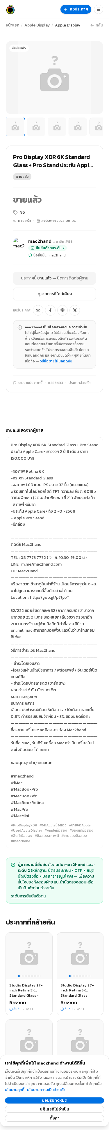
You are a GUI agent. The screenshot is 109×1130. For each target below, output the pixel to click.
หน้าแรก (12, 25)
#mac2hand (20, 841)
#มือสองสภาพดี (47, 835)
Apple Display (37, 25)
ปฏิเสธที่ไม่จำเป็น (54, 1109)
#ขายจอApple (80, 825)
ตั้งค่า (55, 1118)
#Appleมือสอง (55, 830)
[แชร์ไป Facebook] (50, 310)
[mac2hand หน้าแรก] (10, 9)
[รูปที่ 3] (57, 127)
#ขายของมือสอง (74, 835)
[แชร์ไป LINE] (62, 310)
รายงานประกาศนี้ (30, 382)
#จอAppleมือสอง (53, 825)
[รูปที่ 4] (78, 127)
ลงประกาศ (79, 9)
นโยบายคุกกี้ (14, 1089)
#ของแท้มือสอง (81, 830)
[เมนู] (98, 9)
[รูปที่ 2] (36, 127)
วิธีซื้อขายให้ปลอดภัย (56, 361)
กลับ (99, 25)
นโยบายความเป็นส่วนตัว (46, 1089)
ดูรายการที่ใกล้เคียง (54, 294)
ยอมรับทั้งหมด (54, 1100)
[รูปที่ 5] (99, 127)
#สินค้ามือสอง (21, 835)
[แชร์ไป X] (74, 310)
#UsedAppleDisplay (26, 830)
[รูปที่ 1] (15, 127)
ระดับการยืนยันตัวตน (28, 896)
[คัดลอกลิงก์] (38, 310)
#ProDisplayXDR (24, 825)
